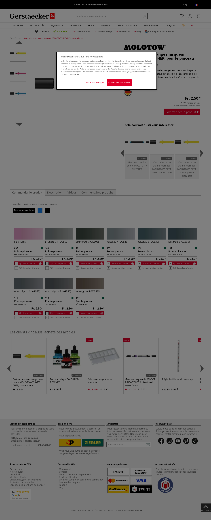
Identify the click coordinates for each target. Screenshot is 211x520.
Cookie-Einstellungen (94, 82)
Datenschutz (75, 74)
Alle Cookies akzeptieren (119, 82)
